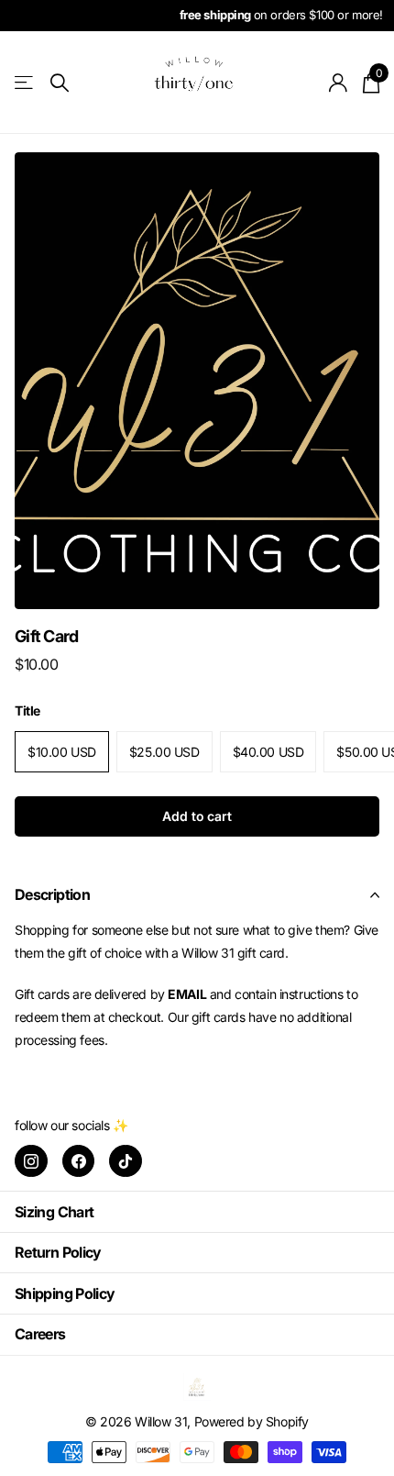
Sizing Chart (54, 1212)
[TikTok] (125, 1161)
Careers (40, 1334)
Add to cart (196, 816)
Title (27, 710)
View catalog (25, 83)
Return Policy (58, 1252)
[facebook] (78, 1161)
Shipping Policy (65, 1293)
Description (52, 894)
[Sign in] (338, 83)
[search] (59, 83)
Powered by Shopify (251, 1421)
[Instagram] (31, 1161)
